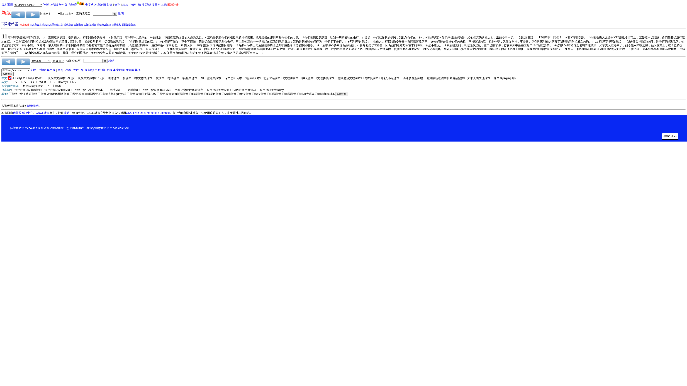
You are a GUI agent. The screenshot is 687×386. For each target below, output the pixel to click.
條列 (117, 4)
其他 (164, 4)
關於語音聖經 (129, 24)
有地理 (72, 4)
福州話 (92, 24)
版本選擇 (7, 4)
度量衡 (156, 4)
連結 (66, 112)
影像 (109, 4)
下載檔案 (116, 24)
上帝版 (54, 4)
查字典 (89, 4)
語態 (148, 4)
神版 (46, 4)
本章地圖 (100, 4)
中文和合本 (36, 24)
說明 (121, 13)
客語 (86, 24)
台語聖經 (78, 24)
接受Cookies (670, 136)
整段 (133, 4)
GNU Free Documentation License (148, 112)
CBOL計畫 (42, 112)
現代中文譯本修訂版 (52, 24)
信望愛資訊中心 (23, 112)
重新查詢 (100, 69)
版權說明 (33, 105)
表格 (125, 4)
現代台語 (68, 24)
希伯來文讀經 (104, 24)
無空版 (63, 4)
